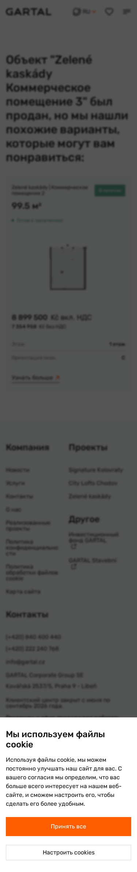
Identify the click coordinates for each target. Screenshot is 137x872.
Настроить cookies (69, 852)
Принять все (68, 826)
